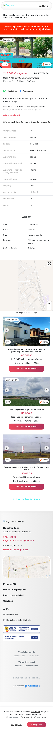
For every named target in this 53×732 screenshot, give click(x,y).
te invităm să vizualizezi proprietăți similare (27, 29)
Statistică (28, 717)
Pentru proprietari (13, 595)
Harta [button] (47, 64)
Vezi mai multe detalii (26, 369)
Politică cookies (11, 614)
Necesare (13, 717)
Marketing (42, 717)
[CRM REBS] (32, 686)
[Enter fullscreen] (49, 264)
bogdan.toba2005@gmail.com (18, 540)
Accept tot (36, 725)
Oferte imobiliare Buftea (15, 122)
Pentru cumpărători (14, 589)
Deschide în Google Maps (15, 550)
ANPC (6, 609)
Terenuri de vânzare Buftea (26, 666)
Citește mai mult (11, 115)
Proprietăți (9, 584)
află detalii (35, 712)
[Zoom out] (49, 308)
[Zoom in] (49, 303)
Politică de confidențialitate (17, 620)
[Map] (26, 285)
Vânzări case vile (26, 652)
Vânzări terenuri (26, 662)
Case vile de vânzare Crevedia (26, 656)
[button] (3, 51)
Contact (8, 601)
